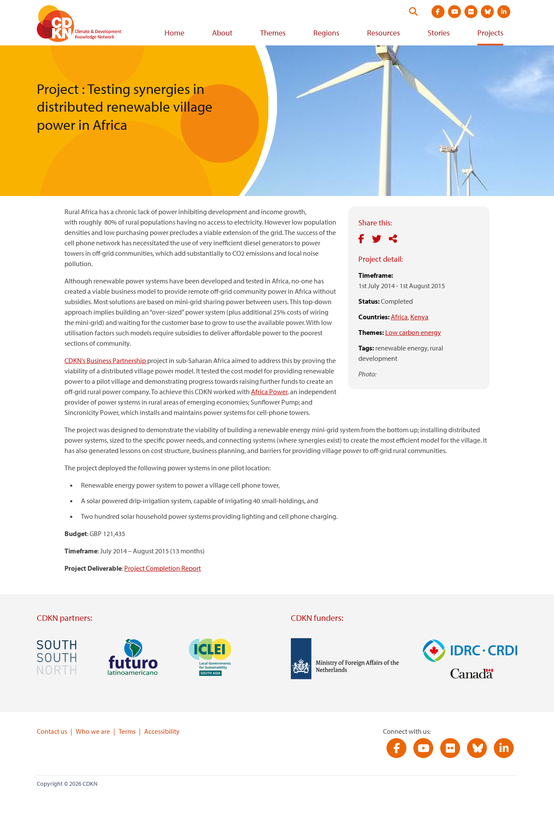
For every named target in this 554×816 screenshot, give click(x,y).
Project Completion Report (162, 568)
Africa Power (269, 391)
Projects (490, 33)
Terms (127, 731)
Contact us (52, 731)
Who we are (93, 731)
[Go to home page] (91, 25)
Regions (326, 33)
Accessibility (162, 731)
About (222, 33)
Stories (439, 33)
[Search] (413, 12)
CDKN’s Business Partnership (105, 360)
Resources (383, 33)
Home (174, 33)
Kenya (419, 316)
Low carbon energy (413, 332)
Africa (399, 316)
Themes (273, 33)
